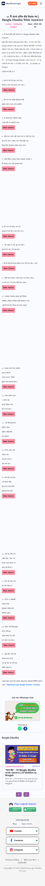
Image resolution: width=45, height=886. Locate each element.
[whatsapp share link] (20, 729)
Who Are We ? (30, 860)
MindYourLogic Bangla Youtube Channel (23, 685)
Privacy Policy (13, 860)
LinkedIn (22, 862)
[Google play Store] (15, 809)
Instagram (18, 850)
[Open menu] (41, 3)
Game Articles (26, 824)
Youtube (18, 831)
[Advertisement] (22, 197)
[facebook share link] (25, 729)
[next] (26, 794)
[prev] (19, 794)
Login (34, 3)
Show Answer (8, 90)
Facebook (18, 840)
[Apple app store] (29, 809)
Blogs (15, 824)
